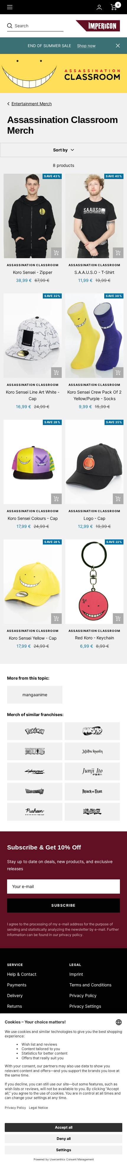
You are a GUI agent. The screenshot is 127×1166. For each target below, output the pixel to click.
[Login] (99, 7)
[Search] (48, 25)
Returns (14, 1006)
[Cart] (114, 7)
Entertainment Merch (32, 103)
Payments (16, 984)
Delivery (15, 995)
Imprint (76, 974)
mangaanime (34, 694)
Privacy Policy (83, 995)
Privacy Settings (85, 1006)
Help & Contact (21, 974)
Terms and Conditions (90, 984)
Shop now (86, 45)
